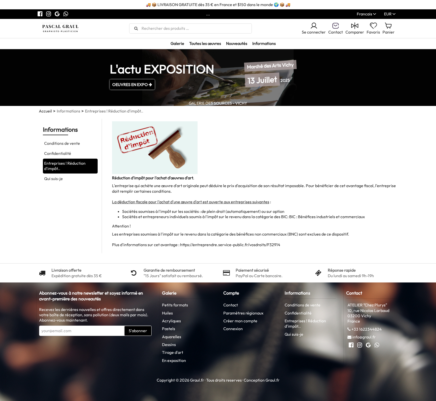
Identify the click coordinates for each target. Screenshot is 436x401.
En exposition (174, 360)
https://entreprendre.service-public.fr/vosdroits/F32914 (230, 244)
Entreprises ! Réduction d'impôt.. (65, 166)
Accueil (45, 110)
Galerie (177, 43)
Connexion (233, 328)
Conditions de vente (62, 143)
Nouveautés (236, 43)
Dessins (169, 344)
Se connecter (314, 32)
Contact (230, 304)
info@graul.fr (364, 336)
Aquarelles (171, 336)
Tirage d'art (172, 352)
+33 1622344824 (366, 329)
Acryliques (171, 320)
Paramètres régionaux (243, 313)
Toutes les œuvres (205, 43)
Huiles (167, 313)
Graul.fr (272, 380)
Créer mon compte (240, 320)
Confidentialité (57, 153)
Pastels (168, 328)
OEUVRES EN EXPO (130, 84)
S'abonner (138, 330)
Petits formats (175, 304)
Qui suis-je (53, 178)
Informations (264, 43)
